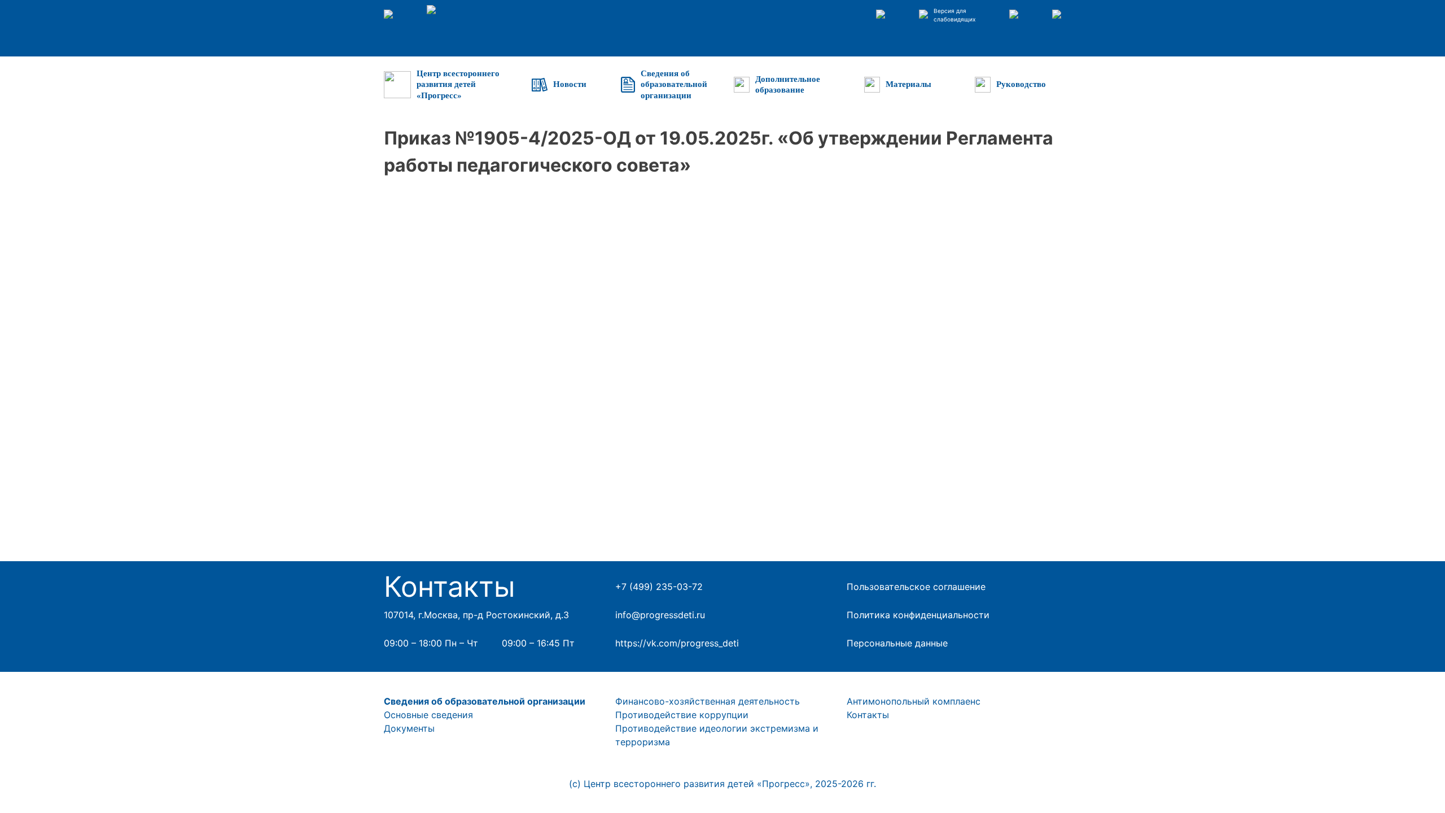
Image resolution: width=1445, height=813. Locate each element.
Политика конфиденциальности (918, 614)
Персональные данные (897, 643)
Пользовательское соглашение (916, 586)
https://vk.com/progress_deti (677, 643)
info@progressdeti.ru (660, 614)
